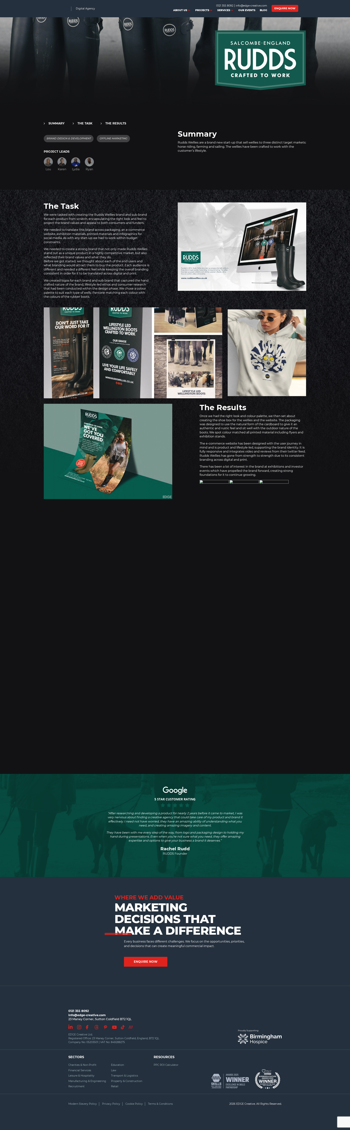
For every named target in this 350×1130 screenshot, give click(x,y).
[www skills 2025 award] (232, 1081)
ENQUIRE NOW (146, 961)
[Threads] (97, 1026)
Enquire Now (284, 8)
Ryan (89, 169)
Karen (62, 169)
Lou (48, 169)
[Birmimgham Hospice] (260, 1039)
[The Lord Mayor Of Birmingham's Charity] (268, 1077)
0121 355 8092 (224, 5)
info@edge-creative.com (251, 5)
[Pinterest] (105, 1026)
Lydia (75, 169)
